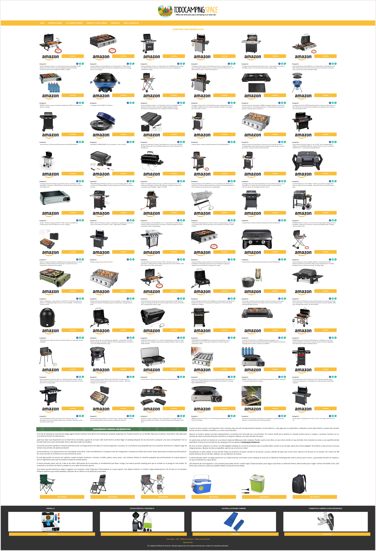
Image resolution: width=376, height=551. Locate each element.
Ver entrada (62, 497)
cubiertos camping (55, 23)
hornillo (50, 508)
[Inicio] (188, 16)
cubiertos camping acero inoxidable (325, 508)
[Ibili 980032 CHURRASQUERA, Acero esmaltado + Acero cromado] (105, 122)
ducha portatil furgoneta (142, 508)
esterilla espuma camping (234, 508)
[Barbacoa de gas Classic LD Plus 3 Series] (105, 239)
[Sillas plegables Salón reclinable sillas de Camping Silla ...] (105, 484)
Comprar (73, 56)
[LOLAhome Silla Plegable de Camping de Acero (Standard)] (55, 484)
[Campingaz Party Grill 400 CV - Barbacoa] (105, 82)
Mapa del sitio (188, 542)
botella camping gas (131, 23)
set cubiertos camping (74, 23)
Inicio (42, 23)
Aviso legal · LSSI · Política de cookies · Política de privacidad (188, 539)
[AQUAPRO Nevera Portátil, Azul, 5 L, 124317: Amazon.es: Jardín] (206, 484)
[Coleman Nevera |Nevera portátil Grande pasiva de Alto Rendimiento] (55, 122)
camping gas (115, 23)
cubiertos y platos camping (96, 23)
